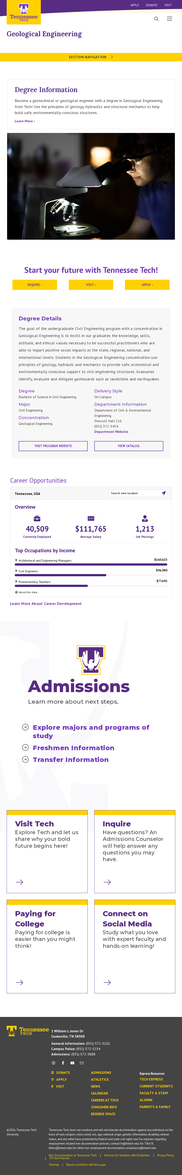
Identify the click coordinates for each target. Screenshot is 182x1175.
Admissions (101, 1073)
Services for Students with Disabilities (127, 1155)
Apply (135, 5)
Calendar (99, 1093)
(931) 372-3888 (73, 1054)
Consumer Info (104, 1107)
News (95, 1087)
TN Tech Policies (59, 1158)
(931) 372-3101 (80, 1043)
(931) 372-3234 (75, 1048)
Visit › (91, 285)
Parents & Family (155, 1107)
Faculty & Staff (154, 1093)
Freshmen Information (74, 748)
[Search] (156, 19)
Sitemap (54, 1165)
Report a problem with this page (86, 1165)
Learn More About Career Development (46, 603)
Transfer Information (71, 759)
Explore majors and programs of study (91, 731)
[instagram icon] (54, 1064)
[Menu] (169, 18)
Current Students (156, 1086)
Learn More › (25, 121)
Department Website (111, 431)
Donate (151, 5)
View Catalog (129, 446)
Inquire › (35, 285)
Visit (168, 5)
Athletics (100, 1080)
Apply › (147, 285)
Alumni (146, 1100)
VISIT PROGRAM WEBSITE (53, 446)
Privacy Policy (165, 1155)
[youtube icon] (72, 1064)
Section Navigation (88, 57)
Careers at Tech (105, 1100)
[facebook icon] (62, 1064)
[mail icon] (81, 1064)
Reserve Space (103, 1114)
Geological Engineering (44, 34)
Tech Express (151, 1079)
